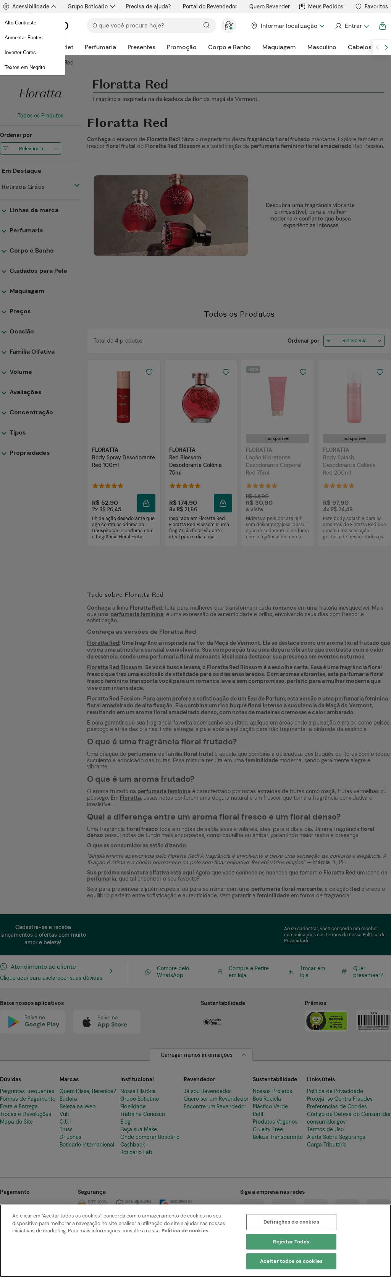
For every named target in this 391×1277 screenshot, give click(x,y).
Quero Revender (269, 6)
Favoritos (376, 6)
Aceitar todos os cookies (291, 1261)
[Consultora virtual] (228, 25)
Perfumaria (100, 47)
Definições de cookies (291, 1222)
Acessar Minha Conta (352, 26)
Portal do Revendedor (210, 6)
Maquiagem (279, 47)
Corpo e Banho (229, 47)
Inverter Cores (20, 52)
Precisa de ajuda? (148, 6)
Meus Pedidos (325, 6)
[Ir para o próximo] (386, 47)
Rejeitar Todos (291, 1241)
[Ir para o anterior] (377, 47)
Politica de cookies (185, 1230)
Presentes (141, 47)
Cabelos (360, 47)
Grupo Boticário (88, 6)
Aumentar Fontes (24, 37)
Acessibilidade (30, 6)
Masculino (321, 47)
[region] (195, 1241)
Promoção (182, 47)
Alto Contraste (20, 23)
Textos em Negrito (25, 67)
